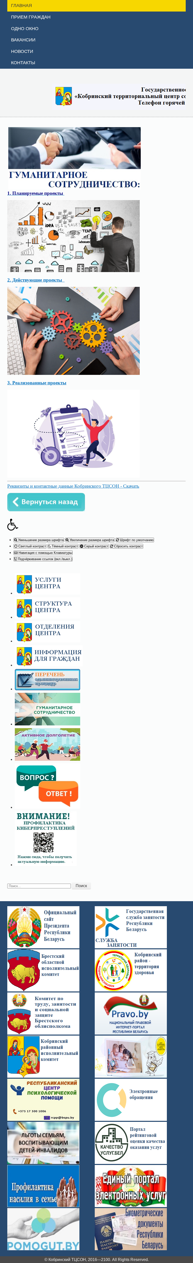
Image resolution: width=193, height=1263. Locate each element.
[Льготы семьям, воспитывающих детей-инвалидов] (43, 1162)
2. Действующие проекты (36, 280)
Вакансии (23, 39)
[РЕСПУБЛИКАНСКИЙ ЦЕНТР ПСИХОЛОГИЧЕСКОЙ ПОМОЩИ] (43, 1119)
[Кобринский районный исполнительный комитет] (43, 1076)
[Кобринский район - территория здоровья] (131, 990)
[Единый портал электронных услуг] (131, 1206)
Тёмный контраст (64, 546)
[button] (96, 525)
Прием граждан (31, 17)
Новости (22, 51)
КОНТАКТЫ (23, 62)
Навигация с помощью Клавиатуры (45, 553)
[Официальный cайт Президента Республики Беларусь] (43, 947)
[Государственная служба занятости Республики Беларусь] (131, 947)
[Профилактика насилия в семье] (43, 1206)
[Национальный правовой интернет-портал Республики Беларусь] (131, 1033)
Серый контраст (95, 546)
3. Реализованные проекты (36, 382)
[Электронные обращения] (131, 1119)
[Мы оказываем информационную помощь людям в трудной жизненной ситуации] (43, 1249)
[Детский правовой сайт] (131, 1076)
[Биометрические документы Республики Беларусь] (131, 1249)
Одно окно (24, 28)
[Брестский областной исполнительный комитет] (43, 990)
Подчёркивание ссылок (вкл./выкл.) (44, 559)
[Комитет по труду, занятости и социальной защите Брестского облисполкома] (43, 1033)
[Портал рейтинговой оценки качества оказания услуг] (131, 1162)
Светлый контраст (31, 546)
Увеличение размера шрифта (91, 540)
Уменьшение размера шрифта (40, 540)
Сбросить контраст (128, 546)
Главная (21, 5)
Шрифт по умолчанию (136, 540)
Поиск (81, 886)
